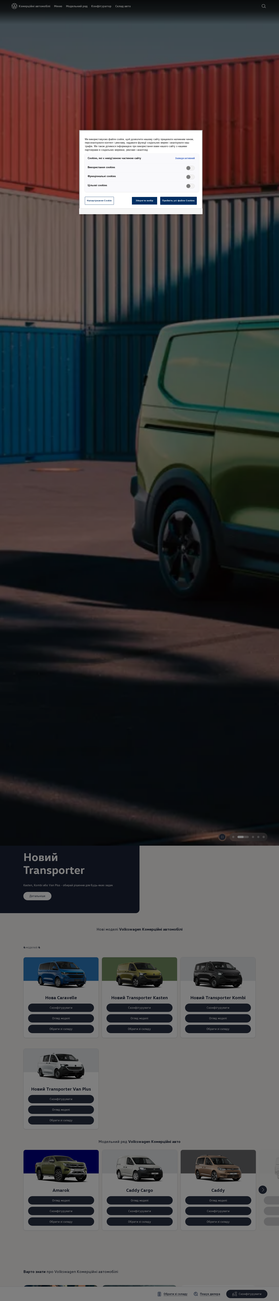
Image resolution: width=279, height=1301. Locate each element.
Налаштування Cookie (99, 200)
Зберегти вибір (144, 200)
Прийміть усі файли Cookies (178, 200)
